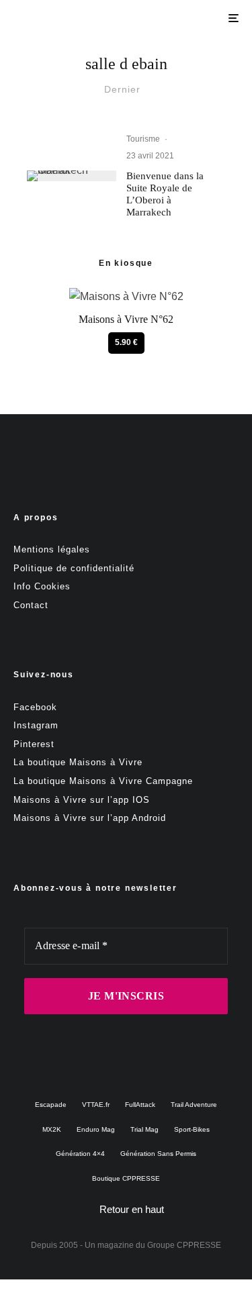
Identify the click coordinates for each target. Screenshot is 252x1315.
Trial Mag (144, 1129)
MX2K (51, 1129)
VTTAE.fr (96, 1104)
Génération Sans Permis (158, 1153)
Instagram (35, 725)
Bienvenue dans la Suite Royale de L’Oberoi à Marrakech (165, 194)
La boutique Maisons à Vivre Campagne (103, 781)
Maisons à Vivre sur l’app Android (89, 818)
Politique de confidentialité (73, 568)
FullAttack (140, 1104)
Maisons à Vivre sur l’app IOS (81, 800)
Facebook (35, 707)
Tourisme (143, 139)
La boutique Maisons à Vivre (77, 762)
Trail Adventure (194, 1104)
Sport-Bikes (192, 1129)
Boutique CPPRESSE (126, 1178)
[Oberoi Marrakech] (71, 176)
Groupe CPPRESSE (184, 1245)
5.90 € (126, 342)
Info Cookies (42, 586)
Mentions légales (51, 549)
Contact (30, 605)
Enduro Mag (96, 1129)
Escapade (51, 1104)
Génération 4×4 (80, 1153)
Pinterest (33, 744)
